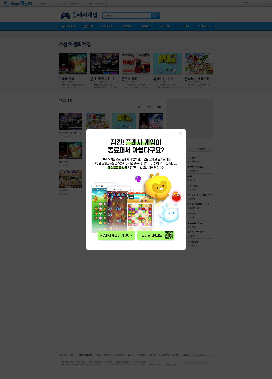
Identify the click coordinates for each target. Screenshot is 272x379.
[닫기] (181, 133)
